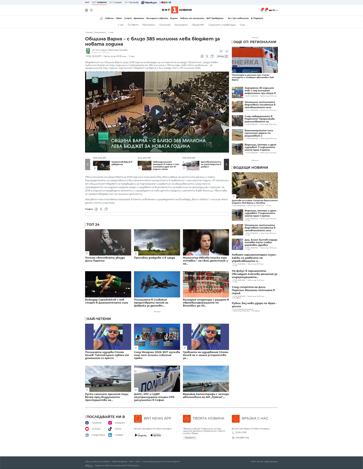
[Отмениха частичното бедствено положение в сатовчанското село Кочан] (237, 106)
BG (274, 10)
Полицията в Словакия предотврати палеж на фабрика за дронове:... (151, 302)
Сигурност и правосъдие (222, 25)
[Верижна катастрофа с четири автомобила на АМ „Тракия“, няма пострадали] (206, 379)
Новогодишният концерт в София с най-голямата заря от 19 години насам (166, 165)
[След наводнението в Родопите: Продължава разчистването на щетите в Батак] (237, 120)
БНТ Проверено (214, 18)
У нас (121, 25)
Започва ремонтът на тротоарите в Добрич (212, 164)
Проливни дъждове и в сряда (154, 257)
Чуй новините (240, 18)
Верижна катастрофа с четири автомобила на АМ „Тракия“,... (206, 396)
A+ (221, 51)
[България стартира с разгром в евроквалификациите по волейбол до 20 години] (206, 284)
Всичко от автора (101, 52)
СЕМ (131, 462)
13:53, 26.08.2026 (252, 248)
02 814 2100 (241, 432)
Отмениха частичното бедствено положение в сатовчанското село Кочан (260, 105)
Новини (109, 18)
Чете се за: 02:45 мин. (256, 280)
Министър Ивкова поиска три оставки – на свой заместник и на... (205, 260)
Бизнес (174, 18)
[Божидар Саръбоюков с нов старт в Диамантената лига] (108, 284)
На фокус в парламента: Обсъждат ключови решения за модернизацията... (254, 274)
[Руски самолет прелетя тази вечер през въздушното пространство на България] (108, 379)
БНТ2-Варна (101, 50)
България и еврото (157, 18)
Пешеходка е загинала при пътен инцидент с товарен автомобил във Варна (253, 77)
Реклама (157, 312)
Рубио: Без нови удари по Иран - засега (254, 305)
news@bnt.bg (242, 437)
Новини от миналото (192, 18)
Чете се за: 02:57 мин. (256, 296)
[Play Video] (157, 112)
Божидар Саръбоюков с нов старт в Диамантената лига (106, 301)
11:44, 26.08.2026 (239, 264)
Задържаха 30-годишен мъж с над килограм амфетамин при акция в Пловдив (260, 91)
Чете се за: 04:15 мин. (268, 248)
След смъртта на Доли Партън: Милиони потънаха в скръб (253, 290)
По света (133, 25)
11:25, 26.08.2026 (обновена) (243, 309)
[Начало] (101, 18)
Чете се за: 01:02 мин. (241, 311)
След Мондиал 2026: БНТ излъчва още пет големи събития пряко (157, 355)
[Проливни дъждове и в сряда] (157, 242)
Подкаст (258, 18)
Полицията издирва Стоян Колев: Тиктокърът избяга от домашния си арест (107, 355)
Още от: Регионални (254, 42)
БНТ (87, 2)
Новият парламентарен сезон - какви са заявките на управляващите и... (254, 258)
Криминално (181, 25)
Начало (89, 32)
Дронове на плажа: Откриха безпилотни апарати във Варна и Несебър (255, 201)
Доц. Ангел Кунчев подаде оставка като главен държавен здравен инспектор (261, 242)
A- (227, 51)
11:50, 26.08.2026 (239, 206)
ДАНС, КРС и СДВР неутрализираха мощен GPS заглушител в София (154, 397)
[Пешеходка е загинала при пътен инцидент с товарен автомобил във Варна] (255, 60)
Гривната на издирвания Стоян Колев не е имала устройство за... (205, 355)
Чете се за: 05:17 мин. (255, 264)
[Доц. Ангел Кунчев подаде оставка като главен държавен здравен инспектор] (237, 244)
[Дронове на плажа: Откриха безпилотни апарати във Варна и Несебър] (255, 185)
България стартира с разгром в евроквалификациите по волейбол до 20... (206, 302)
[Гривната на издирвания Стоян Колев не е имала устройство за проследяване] (206, 337)
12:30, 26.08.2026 (239, 280)
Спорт (128, 18)
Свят (119, 18)
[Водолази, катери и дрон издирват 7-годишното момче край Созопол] (237, 149)
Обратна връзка (119, 462)
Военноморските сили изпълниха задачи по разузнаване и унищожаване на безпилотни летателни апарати (260, 133)
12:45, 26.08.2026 (239, 296)
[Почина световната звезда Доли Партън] (108, 242)
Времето (139, 18)
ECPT (138, 462)
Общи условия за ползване (97, 462)
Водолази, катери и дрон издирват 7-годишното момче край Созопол (260, 147)
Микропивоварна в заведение (121, 163)
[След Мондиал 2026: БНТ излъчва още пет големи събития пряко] (157, 337)
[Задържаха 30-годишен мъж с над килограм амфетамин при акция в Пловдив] (237, 92)
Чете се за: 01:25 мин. (268, 219)
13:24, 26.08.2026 (252, 233)
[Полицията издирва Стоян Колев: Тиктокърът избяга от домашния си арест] (108, 337)
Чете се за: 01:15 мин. (268, 233)
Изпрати (190, 437)
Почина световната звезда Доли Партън (105, 259)
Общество (198, 25)
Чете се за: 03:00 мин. (255, 206)
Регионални (149, 25)
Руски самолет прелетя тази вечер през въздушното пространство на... (106, 397)
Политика (164, 25)
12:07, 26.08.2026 (252, 219)
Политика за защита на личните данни (161, 462)
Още (242, 25)
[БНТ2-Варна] (88, 51)
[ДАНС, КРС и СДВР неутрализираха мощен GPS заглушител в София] (157, 379)
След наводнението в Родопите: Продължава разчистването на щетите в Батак (260, 119)
